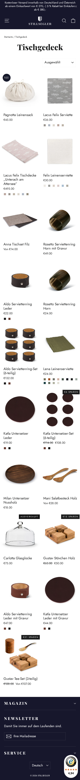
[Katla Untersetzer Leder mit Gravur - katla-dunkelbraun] (44, 628)
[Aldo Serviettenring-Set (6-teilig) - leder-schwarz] (4, 383)
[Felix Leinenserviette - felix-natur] (53, 185)
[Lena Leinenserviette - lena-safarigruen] (49, 383)
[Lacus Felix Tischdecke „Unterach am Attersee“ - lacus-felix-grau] (9, 194)
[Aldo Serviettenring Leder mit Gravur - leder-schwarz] (9, 628)
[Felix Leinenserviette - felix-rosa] (58, 185)
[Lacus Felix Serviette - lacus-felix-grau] (44, 125)
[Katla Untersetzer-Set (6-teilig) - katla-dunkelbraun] (44, 448)
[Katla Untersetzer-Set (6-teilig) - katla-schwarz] (49, 448)
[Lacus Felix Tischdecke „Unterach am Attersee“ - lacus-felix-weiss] (18, 194)
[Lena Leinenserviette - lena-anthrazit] (71, 379)
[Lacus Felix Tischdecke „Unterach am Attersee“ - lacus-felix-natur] (14, 194)
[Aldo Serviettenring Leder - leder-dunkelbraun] (9, 318)
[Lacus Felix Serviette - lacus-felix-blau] (49, 125)
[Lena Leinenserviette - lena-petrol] (44, 383)
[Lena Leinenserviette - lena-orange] (49, 379)
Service (15, 753)
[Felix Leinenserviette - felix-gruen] (67, 185)
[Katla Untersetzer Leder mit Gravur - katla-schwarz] (49, 628)
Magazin (16, 703)
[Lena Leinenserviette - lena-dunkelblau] (67, 379)
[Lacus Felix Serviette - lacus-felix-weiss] (53, 125)
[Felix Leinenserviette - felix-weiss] (44, 185)
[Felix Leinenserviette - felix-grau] (49, 185)
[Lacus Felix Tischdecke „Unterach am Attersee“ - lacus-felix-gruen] (27, 194)
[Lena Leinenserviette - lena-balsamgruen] (62, 379)
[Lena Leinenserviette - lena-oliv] (44, 379)
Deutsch (37, 765)
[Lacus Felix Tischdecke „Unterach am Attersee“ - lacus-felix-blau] (23, 194)
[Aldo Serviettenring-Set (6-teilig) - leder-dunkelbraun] (9, 383)
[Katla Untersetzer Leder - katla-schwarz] (9, 448)
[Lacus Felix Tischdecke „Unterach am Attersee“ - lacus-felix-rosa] (4, 194)
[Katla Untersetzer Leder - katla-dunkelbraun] (4, 448)
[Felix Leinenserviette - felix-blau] (62, 185)
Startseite (8, 36)
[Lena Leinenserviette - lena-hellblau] (76, 379)
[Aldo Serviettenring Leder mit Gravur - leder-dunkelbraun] (4, 628)
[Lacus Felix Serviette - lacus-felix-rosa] (58, 125)
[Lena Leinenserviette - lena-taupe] (53, 379)
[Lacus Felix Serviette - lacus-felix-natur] (62, 125)
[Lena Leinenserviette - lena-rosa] (58, 379)
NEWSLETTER (21, 718)
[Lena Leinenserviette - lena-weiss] (58, 383)
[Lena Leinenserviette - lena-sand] (53, 383)
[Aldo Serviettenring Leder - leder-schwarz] (4, 318)
